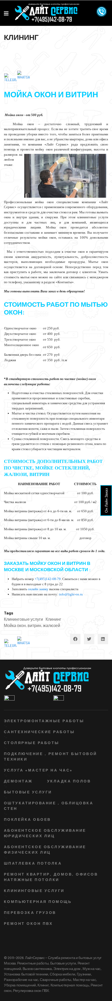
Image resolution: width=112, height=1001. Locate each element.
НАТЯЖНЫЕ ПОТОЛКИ (31, 879)
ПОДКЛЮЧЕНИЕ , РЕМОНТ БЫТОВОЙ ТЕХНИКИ (50, 756)
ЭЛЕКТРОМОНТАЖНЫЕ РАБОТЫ (44, 721)
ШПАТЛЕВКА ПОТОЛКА (33, 863)
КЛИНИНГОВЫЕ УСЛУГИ (34, 890)
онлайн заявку (38, 589)
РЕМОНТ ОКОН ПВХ (28, 923)
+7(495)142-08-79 (48, 579)
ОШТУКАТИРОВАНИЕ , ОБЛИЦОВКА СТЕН (48, 806)
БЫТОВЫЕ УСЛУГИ (28, 792)
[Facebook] (75, 639)
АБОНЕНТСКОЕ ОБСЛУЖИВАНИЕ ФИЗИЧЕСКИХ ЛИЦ (45, 849)
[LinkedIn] (103, 639)
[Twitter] (89, 639)
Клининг (53, 619)
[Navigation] (6, 13)
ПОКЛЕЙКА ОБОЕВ (27, 819)
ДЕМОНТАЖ (18, 781)
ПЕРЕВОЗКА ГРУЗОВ (30, 912)
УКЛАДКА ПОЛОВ (69, 781)
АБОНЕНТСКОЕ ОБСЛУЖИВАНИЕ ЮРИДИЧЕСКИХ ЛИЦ (45, 833)
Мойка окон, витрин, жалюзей (32, 625)
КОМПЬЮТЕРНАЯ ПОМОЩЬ (38, 901)
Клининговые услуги (23, 619)
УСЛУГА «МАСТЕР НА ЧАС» (38, 770)
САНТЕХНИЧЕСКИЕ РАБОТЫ (39, 731)
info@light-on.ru (71, 594)
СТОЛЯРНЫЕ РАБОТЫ (31, 742)
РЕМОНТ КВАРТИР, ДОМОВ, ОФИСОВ (51, 874)
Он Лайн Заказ (106, 500)
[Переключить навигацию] (7, 51)
